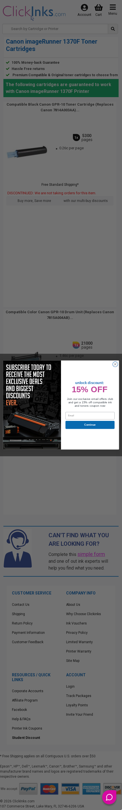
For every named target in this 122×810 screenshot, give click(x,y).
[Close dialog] (115, 364)
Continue (90, 424)
